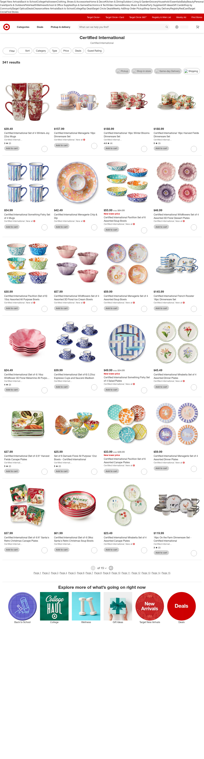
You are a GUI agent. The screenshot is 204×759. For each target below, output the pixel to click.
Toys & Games (80, 5)
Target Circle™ (93, 17)
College (41, 1)
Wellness (41, 5)
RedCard (184, 8)
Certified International (13, 139)
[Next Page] (198, 51)
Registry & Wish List (161, 17)
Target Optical (19, 8)
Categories (23, 26)
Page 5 (72, 572)
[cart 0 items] (197, 27)
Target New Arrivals (10, 1)
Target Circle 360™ (138, 17)
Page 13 (146, 572)
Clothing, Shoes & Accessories (73, 1)
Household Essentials (169, 1)
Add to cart (12, 148)
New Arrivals (51, 8)
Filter (12, 50)
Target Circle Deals (102, 8)
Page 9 (106, 572)
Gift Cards (178, 5)
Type (54, 50)
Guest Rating (95, 50)
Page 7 (89, 572)
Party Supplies (154, 5)
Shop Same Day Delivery (157, 8)
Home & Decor (97, 1)
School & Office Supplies (59, 5)
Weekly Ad (118, 8)
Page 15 (166, 572)
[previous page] (93, 568)
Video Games (115, 5)
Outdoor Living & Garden (136, 1)
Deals (30, 8)
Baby (184, 1)
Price (66, 50)
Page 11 (126, 572)
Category (41, 50)
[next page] (111, 568)
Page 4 (63, 572)
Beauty (190, 1)
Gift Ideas (167, 5)
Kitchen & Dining (114, 1)
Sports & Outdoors (15, 5)
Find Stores (12, 11)
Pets (27, 5)
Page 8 (98, 572)
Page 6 (80, 572)
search (167, 27)
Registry (174, 8)
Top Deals (87, 8)
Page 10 (116, 572)
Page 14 (156, 572)
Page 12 (136, 572)
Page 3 (54, 572)
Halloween (51, 1)
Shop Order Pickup (134, 8)
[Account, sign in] (182, 27)
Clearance (39, 8)
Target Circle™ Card (115, 17)
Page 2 (46, 572)
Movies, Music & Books (134, 5)
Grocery (153, 1)
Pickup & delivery (60, 26)
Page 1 (37, 572)
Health (33, 5)
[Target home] (6, 27)
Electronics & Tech (98, 5)
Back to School (29, 1)
